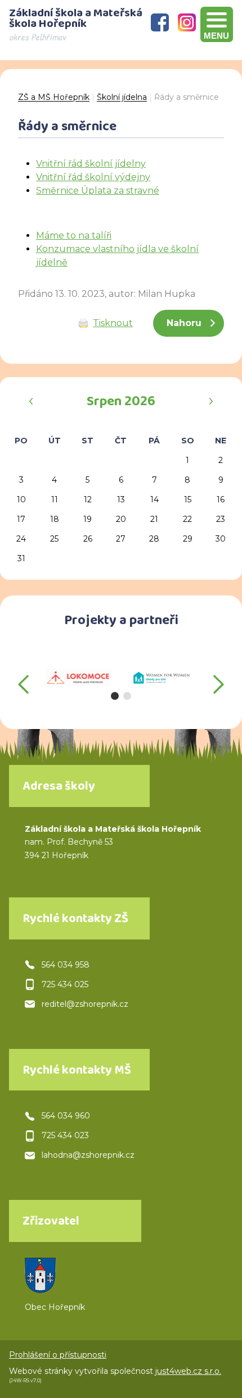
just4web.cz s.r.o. (188, 1371)
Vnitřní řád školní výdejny (93, 177)
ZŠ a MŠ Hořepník (53, 97)
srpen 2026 (121, 402)
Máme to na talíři (73, 235)
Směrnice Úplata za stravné (97, 190)
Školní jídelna (122, 97)
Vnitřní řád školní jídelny (91, 163)
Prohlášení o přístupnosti (57, 1355)
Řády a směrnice (186, 97)
